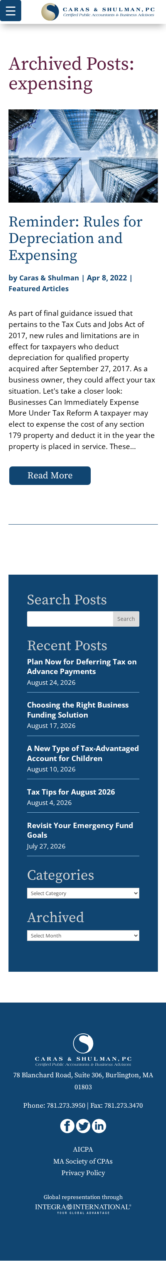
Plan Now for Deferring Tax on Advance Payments (82, 666)
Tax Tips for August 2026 (71, 791)
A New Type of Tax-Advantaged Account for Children (83, 753)
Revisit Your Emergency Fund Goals (80, 830)
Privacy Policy (83, 1173)
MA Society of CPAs (83, 1161)
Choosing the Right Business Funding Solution (78, 709)
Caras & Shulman (49, 277)
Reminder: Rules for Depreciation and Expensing (75, 239)
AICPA (83, 1149)
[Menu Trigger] (10, 10)
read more (50, 475)
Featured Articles (38, 288)
